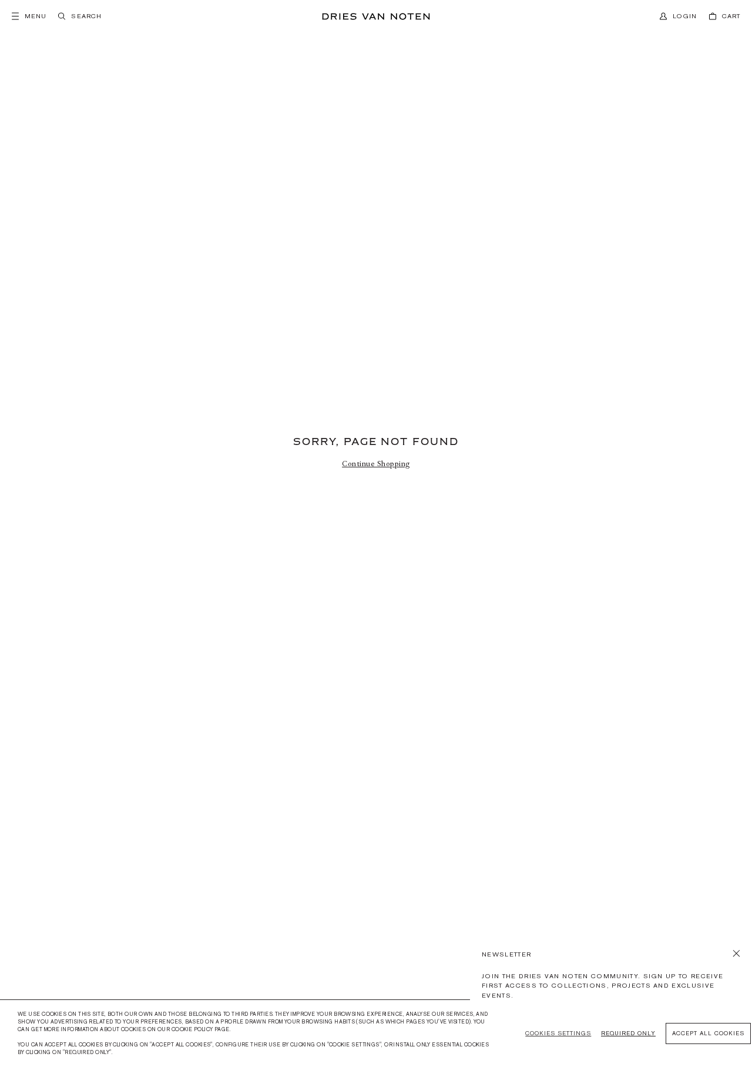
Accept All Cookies (708, 1033)
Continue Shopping (376, 464)
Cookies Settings (558, 1033)
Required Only (628, 1033)
